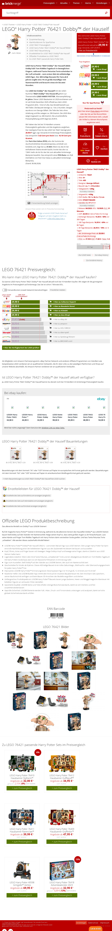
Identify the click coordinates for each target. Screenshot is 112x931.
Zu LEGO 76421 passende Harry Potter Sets (46, 59)
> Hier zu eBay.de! (60, 319)
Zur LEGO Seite (85, 255)
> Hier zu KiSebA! (60, 310)
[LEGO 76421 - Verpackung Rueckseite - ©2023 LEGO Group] (19, 701)
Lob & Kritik (95, 928)
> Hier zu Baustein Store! (64, 306)
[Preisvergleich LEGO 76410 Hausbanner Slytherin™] (22, 763)
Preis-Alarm (95, 111)
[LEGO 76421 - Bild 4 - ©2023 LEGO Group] (29, 660)
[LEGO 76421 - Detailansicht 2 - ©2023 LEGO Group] (88, 701)
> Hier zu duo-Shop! (61, 315)
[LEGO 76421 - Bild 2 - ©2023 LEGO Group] (64, 640)
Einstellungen (101, 3)
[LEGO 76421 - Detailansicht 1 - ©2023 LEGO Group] (51, 701)
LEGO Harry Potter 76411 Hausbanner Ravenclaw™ (22, 830)
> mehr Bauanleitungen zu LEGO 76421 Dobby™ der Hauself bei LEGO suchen (34, 479)
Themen (76, 3)
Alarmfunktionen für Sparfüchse (42, 42)
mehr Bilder (16, 53)
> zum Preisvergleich (22, 788)
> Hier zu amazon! (60, 323)
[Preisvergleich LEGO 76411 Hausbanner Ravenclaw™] (22, 817)
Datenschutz (93, 922)
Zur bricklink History (94, 260)
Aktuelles (63, 3)
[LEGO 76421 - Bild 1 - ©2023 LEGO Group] (40, 640)
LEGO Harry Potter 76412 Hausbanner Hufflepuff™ (62, 776)
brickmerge (81, 922)
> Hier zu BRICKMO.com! (62, 341)
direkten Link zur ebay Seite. (53, 427)
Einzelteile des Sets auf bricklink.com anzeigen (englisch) (27, 495)
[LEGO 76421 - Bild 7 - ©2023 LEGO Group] (28, 681)
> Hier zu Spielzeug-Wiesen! (64, 337)
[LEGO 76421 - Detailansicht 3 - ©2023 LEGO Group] (42, 722)
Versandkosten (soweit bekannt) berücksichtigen (28, 290)
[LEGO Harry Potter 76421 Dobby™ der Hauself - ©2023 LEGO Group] (14, 41)
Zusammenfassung (36, 39)
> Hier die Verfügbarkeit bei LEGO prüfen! (21, 347)
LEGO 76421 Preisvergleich (39, 45)
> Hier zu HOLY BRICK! (61, 328)
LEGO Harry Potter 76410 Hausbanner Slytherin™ (22, 776)
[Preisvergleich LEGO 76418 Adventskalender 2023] (62, 870)
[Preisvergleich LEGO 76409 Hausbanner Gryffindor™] (62, 817)
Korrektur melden (87, 191)
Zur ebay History (101, 255)
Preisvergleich (49, 3)
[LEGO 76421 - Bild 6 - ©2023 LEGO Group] (83, 660)
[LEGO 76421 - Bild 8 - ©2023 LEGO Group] (56, 681)
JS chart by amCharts (38, 173)
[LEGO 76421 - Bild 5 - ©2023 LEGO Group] (56, 660)
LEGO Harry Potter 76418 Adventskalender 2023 (62, 884)
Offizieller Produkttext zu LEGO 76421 (44, 56)
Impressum (104, 922)
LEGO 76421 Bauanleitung (39, 50)
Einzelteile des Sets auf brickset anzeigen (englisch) (25, 506)
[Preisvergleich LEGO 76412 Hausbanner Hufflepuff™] (62, 763)
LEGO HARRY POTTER (46, 96)
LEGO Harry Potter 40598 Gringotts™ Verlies (22, 884)
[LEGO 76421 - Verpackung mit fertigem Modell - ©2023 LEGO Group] (16, 640)
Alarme (88, 3)
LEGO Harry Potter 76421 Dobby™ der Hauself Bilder (50, 48)
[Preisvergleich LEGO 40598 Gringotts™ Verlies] (22, 870)
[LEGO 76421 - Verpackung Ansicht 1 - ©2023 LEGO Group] (83, 681)
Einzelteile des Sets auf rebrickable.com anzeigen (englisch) (29, 501)
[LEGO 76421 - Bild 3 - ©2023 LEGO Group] (90, 640)
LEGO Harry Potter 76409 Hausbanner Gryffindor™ (62, 830)
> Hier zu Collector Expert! (64, 302)
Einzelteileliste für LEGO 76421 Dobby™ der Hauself (49, 53)
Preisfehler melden (57, 290)
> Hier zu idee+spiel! (61, 332)
